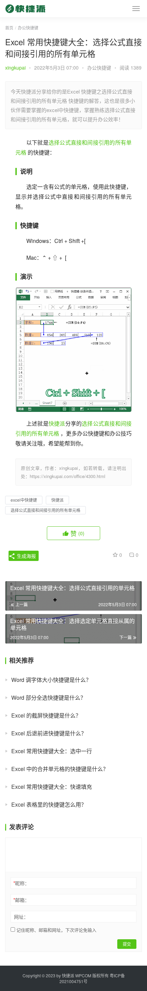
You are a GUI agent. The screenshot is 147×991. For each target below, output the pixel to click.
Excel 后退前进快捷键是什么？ (48, 733)
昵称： (21, 883)
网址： (21, 916)
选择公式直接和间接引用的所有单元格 (45, 510)
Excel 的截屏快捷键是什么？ (46, 715)
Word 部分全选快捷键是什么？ (48, 697)
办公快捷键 (99, 67)
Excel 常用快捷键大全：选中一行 (51, 751)
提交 (127, 944)
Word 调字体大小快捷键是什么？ (51, 680)
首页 (9, 27)
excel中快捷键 (24, 500)
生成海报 (25, 555)
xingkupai (15, 67)
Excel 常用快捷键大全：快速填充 (51, 787)
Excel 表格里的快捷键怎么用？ (48, 804)
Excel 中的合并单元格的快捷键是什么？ (59, 769)
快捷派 (57, 423)
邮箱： (21, 899)
